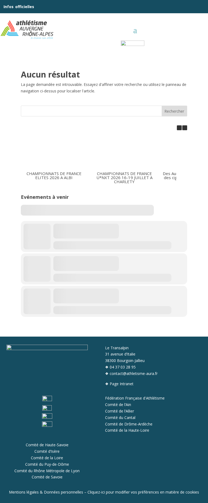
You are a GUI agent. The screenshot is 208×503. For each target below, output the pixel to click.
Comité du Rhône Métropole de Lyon (47, 470)
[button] (184, 127)
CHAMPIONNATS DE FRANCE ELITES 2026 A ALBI (54, 175)
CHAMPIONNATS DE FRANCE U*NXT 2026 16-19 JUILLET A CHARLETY (124, 177)
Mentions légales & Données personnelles (46, 492)
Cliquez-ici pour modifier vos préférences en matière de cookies (143, 492)
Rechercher (174, 111)
